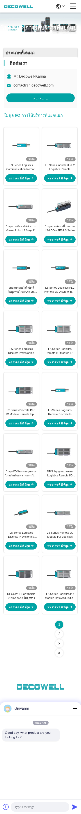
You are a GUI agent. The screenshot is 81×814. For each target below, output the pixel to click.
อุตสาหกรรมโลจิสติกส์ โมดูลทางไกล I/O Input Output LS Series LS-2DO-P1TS (21, 290)
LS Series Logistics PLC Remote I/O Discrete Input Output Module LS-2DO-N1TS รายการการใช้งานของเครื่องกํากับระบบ (60, 290)
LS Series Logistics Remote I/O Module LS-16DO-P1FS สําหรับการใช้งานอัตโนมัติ (60, 351)
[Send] (74, 807)
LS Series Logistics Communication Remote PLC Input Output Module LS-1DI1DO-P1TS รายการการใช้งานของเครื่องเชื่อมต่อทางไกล (21, 167)
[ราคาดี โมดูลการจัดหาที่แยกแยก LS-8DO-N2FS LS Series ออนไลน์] (60, 206)
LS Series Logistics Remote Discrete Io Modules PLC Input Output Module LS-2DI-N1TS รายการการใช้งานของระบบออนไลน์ (59, 412)
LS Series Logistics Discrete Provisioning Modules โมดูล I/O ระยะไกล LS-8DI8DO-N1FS (21, 351)
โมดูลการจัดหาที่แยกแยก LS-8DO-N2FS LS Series (60, 228)
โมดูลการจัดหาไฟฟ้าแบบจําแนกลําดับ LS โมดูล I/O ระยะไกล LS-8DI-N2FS (21, 229)
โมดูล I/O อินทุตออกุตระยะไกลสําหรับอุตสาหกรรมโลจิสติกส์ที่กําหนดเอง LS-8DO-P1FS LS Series (21, 474)
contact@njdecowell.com (34, 85)
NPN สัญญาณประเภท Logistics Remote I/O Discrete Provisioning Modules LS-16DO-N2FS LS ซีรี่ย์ (60, 474)
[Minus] (74, 708)
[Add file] (6, 807)
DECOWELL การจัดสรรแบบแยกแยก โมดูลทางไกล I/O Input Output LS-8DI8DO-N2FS (21, 596)
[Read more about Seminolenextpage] (59, 643)
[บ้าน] (40, 692)
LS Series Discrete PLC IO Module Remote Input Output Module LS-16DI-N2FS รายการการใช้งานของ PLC (21, 412)
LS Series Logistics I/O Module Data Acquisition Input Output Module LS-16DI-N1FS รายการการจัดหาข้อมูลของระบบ (60, 596)
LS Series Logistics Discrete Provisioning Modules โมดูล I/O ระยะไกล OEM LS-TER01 (21, 535)
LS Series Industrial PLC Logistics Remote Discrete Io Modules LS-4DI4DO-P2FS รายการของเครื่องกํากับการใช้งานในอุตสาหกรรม (60, 167)
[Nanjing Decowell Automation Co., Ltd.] (18, 6)
